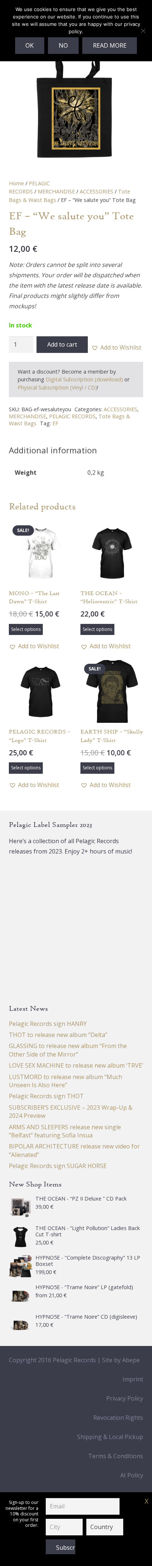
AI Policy (131, 1475)
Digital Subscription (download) (84, 379)
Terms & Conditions (115, 1456)
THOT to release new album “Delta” (58, 1035)
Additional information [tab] (53, 450)
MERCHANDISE (56, 191)
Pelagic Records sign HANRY (48, 1024)
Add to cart (62, 344)
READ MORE (110, 45)
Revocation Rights (118, 1418)
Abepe (131, 1360)
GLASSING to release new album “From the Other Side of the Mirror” (68, 1050)
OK (29, 45)
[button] (116, 347)
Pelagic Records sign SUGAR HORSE (58, 1166)
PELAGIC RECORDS (72, 416)
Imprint (132, 1379)
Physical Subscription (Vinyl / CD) (57, 387)
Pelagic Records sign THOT (46, 1096)
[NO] (142, 30)
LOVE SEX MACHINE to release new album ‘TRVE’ (76, 1065)
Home (16, 183)
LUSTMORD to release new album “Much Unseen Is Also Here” (65, 1081)
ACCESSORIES (96, 191)
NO (63, 45)
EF (55, 423)
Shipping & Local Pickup (110, 1437)
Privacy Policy (124, 1398)
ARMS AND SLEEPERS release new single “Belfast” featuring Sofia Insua (65, 1131)
